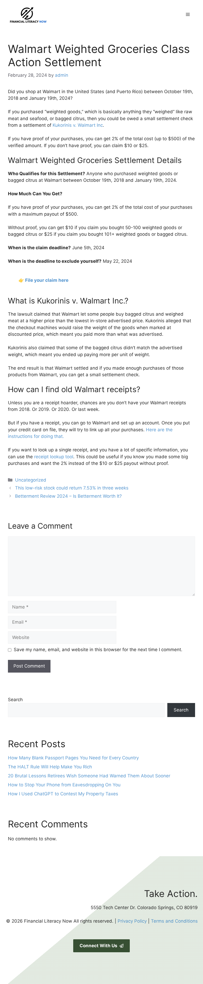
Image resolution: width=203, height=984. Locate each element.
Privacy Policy (132, 921)
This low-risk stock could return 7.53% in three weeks (71, 488)
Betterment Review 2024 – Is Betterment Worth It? (68, 496)
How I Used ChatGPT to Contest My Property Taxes (63, 793)
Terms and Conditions (174, 921)
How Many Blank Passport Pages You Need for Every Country (73, 757)
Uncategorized (30, 480)
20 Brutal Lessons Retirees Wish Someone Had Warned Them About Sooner (89, 775)
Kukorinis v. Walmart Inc (78, 125)
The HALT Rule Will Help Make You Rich (50, 766)
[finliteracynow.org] (54, 14)
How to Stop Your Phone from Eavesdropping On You (64, 784)
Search (15, 699)
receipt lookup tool (53, 456)
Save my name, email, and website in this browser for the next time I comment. (98, 649)
